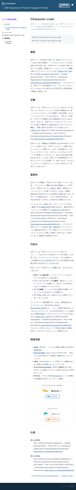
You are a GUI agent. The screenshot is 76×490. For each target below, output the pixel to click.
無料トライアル (52, 396)
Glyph (36, 347)
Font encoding (39, 353)
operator (48, 367)
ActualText (57, 376)
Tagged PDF (44, 207)
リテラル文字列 (45, 260)
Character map (68, 476)
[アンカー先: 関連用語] (42, 339)
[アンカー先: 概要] (37, 51)
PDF (58, 60)
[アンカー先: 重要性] (39, 174)
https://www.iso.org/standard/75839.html (45, 83)
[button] (72, 5)
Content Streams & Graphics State (50, 37)
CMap (42, 314)
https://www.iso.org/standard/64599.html (45, 224)
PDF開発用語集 (64, 5)
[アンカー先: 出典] (37, 432)
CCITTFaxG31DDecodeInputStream (44, 476)
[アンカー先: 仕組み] (40, 243)
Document (45, 74)
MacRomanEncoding (38, 308)
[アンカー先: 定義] (37, 99)
